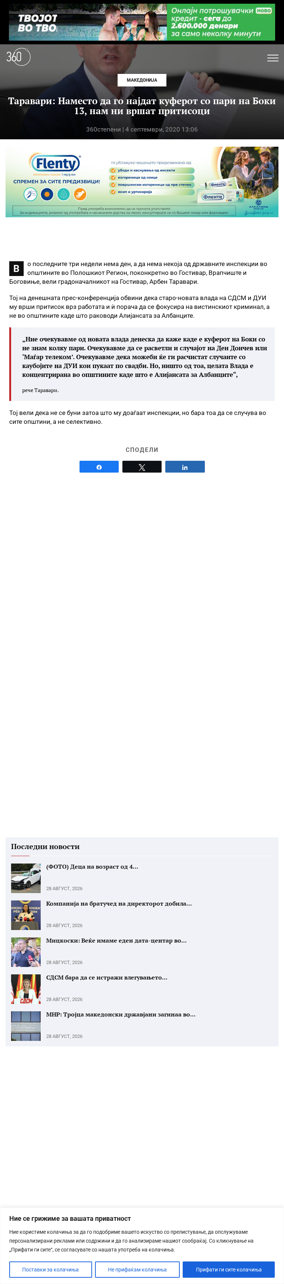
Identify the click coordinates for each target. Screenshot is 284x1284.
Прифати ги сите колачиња (229, 1270)
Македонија (142, 80)
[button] (272, 58)
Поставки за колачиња (50, 1270)
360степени (103, 129)
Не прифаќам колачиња (137, 1270)
